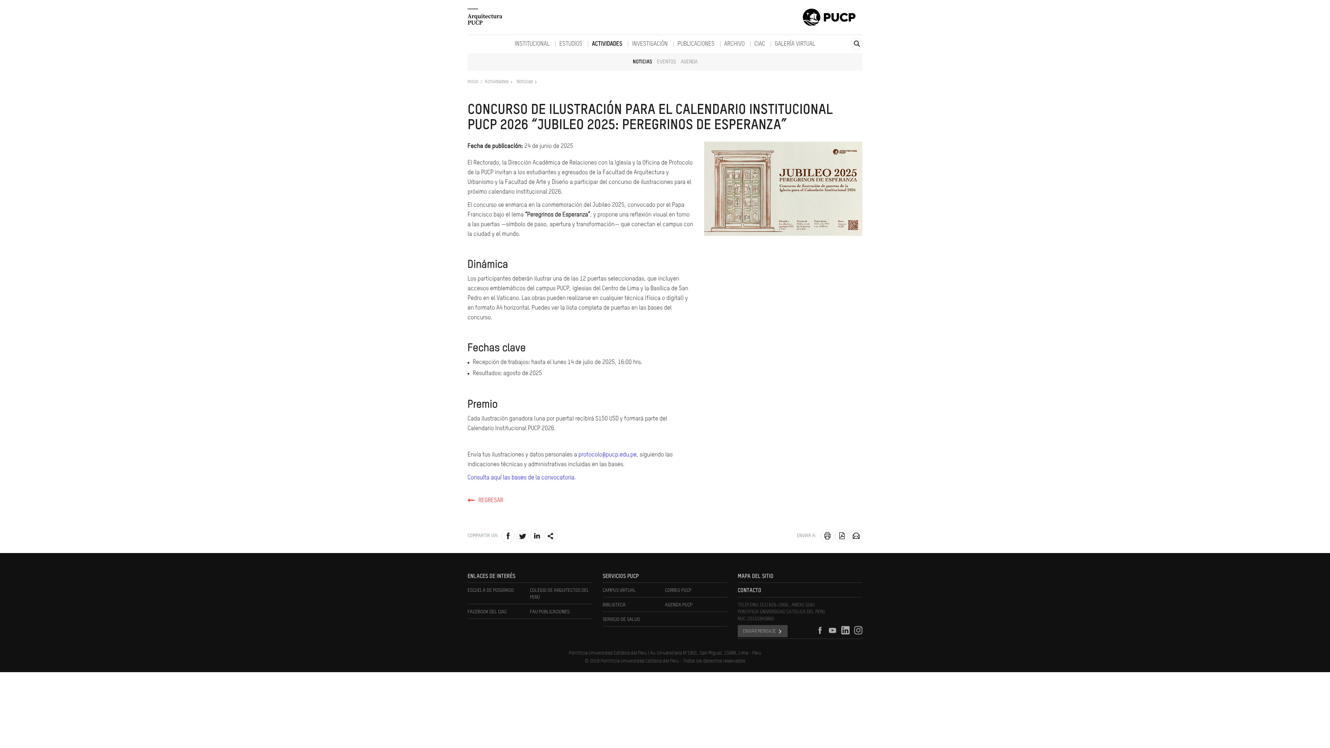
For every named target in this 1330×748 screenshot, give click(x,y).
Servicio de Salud (621, 619)
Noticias (642, 61)
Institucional (532, 44)
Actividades (607, 44)
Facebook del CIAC (487, 611)
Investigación (650, 44)
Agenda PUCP (678, 605)
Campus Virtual (619, 590)
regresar (490, 501)
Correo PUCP (678, 590)
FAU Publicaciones (549, 611)
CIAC (759, 44)
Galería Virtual (795, 44)
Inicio (473, 81)
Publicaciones (696, 44)
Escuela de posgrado (491, 590)
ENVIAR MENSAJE (759, 631)
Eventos (666, 61)
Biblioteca (614, 605)
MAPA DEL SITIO (755, 576)
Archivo (734, 44)
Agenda (689, 61)
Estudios (570, 44)
